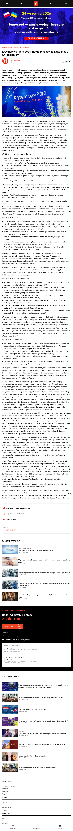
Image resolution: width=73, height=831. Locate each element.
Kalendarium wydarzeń (8, 786)
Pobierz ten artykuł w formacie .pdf (18, 508)
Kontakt (4, 810)
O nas (4, 797)
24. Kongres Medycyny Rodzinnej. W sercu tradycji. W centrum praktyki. (42, 744)
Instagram (5, 823)
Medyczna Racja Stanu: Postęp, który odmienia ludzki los (37, 768)
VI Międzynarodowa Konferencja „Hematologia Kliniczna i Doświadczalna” (43, 721)
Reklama (4, 802)
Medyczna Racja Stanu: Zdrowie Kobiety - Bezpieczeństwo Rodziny (41, 698)
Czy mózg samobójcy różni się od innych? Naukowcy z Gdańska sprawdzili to (44, 573)
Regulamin (5, 632)
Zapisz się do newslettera (15, 514)
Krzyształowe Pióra (10, 530)
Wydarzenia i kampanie (21, 47)
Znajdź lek (5, 791)
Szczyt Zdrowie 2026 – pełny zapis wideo (32, 709)
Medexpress (15, 60)
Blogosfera (5, 794)
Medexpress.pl (7, 47)
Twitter (4, 818)
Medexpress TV (6, 788)
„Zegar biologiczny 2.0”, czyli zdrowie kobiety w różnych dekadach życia (43, 734)
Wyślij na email (11, 519)
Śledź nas (6, 813)
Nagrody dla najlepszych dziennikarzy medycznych (36, 550)
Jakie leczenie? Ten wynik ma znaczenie (32, 756)
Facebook (5, 821)
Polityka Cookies (6, 807)
